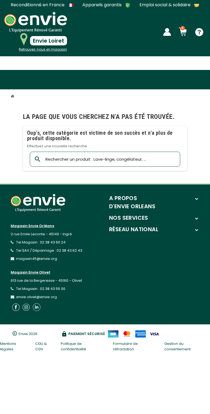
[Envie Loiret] (35, 22)
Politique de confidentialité (73, 346)
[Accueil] (13, 97)
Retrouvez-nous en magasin (43, 49)
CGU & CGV (41, 346)
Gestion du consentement (177, 346)
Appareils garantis (102, 5)
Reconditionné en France (38, 5)
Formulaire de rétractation (125, 346)
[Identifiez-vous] (167, 32)
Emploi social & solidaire (165, 5)
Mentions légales (8, 346)
